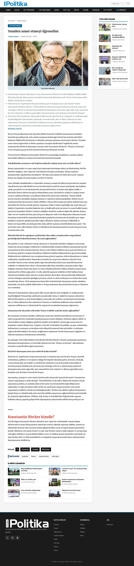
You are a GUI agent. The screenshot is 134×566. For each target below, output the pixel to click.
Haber (8, 10)
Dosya (17, 10)
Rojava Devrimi (44, 456)
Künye (82, 524)
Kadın (56, 10)
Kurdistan (25, 456)
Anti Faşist (55, 456)
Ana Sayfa (11, 21)
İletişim (82, 532)
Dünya (76, 10)
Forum (85, 10)
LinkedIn (35, 449)
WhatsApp (46, 449)
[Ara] (128, 3)
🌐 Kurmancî (121, 10)
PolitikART (107, 10)
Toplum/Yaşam (44, 10)
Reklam (82, 528)
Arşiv (82, 535)
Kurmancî (110, 524)
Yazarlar (95, 10)
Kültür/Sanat (29, 10)
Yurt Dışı (66, 10)
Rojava (33, 456)
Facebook (25, 449)
